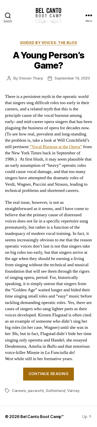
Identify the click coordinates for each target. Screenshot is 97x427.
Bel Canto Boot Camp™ (42, 416)
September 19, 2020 (72, 78)
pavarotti (36, 390)
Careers (19, 390)
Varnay (73, 390)
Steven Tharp (31, 78)
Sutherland (55, 390)
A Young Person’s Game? (48, 60)
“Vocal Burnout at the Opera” (56, 147)
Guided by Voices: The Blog (48, 43)
